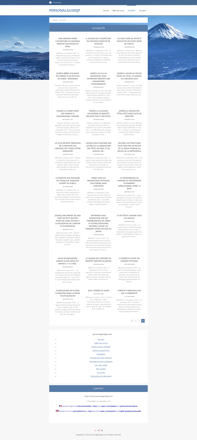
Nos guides (101, 369)
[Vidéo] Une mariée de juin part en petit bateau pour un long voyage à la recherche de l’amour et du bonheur (68, 220)
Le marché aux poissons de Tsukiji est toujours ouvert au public (68, 180)
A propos (142, 10)
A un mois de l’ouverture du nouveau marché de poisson (98, 41)
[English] (102, 430)
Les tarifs (101, 372)
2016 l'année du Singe (98, 290)
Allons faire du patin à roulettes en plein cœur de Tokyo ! (129, 41)
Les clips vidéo (101, 365)
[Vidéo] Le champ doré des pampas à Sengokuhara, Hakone (67, 113)
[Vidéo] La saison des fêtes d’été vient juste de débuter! (129, 113)
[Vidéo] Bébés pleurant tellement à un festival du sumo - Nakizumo (68, 76)
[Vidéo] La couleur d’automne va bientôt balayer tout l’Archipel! (98, 113)
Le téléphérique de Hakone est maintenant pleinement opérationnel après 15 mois (129, 183)
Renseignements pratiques (101, 361)
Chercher (50, 2)
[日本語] (95, 430)
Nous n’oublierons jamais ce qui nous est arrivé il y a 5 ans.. (68, 261)
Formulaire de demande (101, 376)
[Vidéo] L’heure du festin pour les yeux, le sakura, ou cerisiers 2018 (129, 76)
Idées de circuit (118, 10)
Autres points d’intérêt (101, 347)
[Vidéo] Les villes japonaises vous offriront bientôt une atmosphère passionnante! (98, 78)
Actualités (131, 10)
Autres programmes (101, 350)
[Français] (98, 430)
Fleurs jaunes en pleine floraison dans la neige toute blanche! (67, 293)
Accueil (106, 10)
